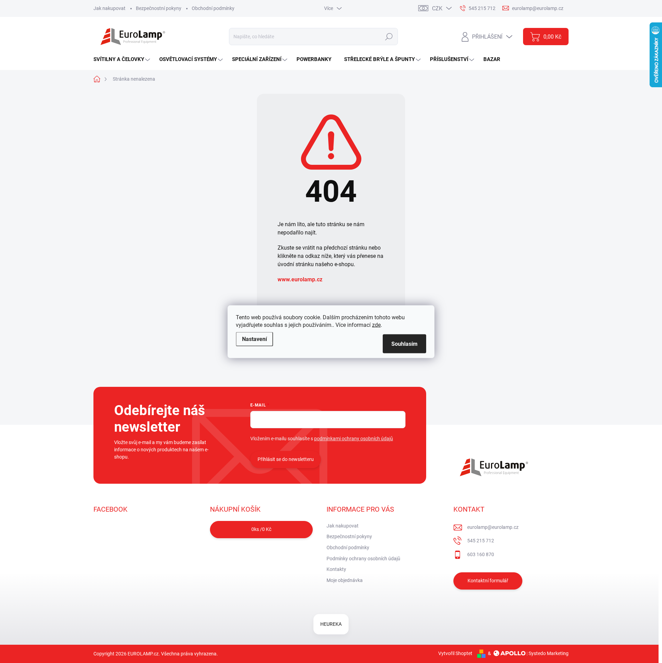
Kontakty (336, 569)
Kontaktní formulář (488, 580)
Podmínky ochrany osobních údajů (363, 558)
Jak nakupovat (109, 8)
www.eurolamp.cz (300, 279)
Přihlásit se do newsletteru (286, 459)
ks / (261, 529)
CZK (437, 8)
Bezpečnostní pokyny (158, 8)
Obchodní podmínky (213, 8)
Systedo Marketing (549, 653)
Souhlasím (404, 343)
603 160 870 (480, 554)
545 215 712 (480, 540)
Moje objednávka (345, 580)
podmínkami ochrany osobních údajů (353, 438)
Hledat (389, 36)
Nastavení (254, 338)
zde (376, 324)
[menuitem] (122, 59)
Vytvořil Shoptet (455, 653)
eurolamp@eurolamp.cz (493, 527)
